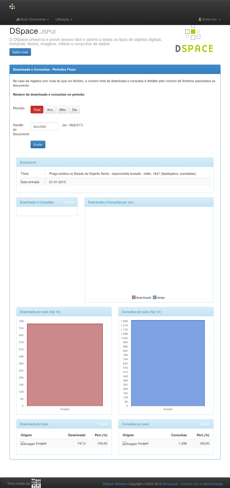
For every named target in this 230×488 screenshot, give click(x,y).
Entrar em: (209, 19)
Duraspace (170, 483)
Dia (74, 109)
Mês (63, 109)
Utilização (62, 19)
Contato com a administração (202, 483)
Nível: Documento (32, 19)
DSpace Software (115, 483)
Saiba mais (20, 52)
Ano (50, 109)
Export (69, 202)
